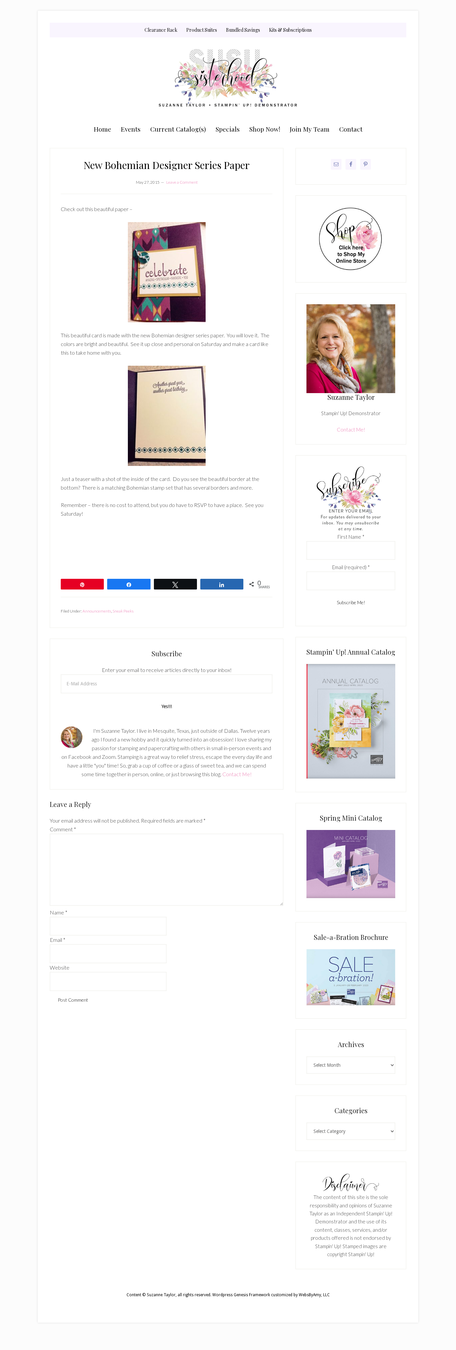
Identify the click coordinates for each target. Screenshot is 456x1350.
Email (57, 940)
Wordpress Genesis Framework (241, 1295)
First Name (351, 537)
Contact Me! (237, 774)
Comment (63, 829)
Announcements (96, 611)
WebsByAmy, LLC (314, 1295)
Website (59, 967)
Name (58, 912)
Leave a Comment (182, 182)
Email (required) (351, 567)
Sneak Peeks (123, 611)
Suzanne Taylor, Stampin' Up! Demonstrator (228, 79)
